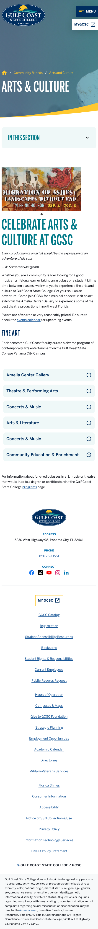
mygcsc (81, 24)
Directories (49, 760)
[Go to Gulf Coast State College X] (40, 572)
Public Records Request (49, 680)
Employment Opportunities (49, 738)
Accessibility (49, 807)
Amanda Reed (28, 910)
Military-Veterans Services (49, 771)
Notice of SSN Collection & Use (49, 818)
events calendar (29, 320)
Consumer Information (49, 796)
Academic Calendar (49, 749)
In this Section (24, 138)
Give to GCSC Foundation (49, 716)
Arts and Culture (61, 73)
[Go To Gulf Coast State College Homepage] (49, 517)
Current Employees (49, 669)
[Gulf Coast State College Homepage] (19, 15)
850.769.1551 (49, 556)
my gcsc (45, 600)
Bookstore (49, 648)
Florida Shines (49, 785)
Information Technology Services (49, 840)
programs (29, 487)
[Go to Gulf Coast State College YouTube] (49, 572)
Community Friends (28, 73)
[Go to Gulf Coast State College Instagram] (57, 572)
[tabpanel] (41, 189)
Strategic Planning (49, 727)
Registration (49, 626)
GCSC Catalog (49, 615)
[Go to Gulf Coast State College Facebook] (31, 572)
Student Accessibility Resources (49, 637)
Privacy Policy (49, 829)
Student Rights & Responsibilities (49, 658)
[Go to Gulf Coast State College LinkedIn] (66, 572)
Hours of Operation (49, 694)
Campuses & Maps (49, 705)
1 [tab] (41, 214)
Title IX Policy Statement (49, 851)
